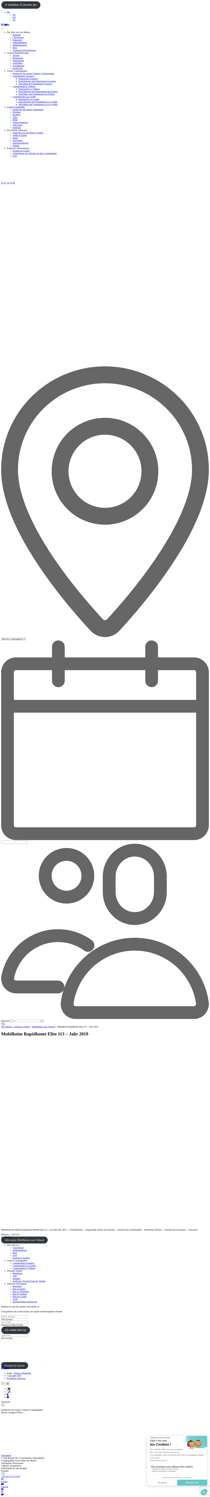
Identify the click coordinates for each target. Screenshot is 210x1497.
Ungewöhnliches (20, 122)
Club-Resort (18, 37)
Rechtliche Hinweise (16, 1378)
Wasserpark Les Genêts (28, 99)
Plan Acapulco (19, 1289)
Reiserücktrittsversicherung (25, 1302)
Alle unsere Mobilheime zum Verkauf (24, 1240)
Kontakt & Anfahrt (21, 151)
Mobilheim (17, 1273)
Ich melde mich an (15, 1330)
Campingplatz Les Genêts (24, 96)
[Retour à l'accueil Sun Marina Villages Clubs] (22, 180)
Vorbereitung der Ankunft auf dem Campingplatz (35, 153)
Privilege (17, 112)
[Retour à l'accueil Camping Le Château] (22, 365)
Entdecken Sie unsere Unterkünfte (28, 109)
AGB (15, 1299)
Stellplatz (17, 127)
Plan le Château (20, 1294)
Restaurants (18, 58)
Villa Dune (17, 125)
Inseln (15, 138)
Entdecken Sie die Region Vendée (28, 133)
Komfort (16, 115)
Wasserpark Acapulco (28, 78)
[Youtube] (6, 25)
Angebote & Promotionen (24, 50)
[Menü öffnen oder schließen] (2, 28)
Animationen (18, 66)
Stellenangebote (20, 45)
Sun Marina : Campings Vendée (15, 1027)
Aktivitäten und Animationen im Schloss (36, 94)
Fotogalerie (6, 1455)
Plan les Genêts (19, 1296)
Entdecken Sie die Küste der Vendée (29, 1281)
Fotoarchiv (17, 40)
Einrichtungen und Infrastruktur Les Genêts (37, 102)
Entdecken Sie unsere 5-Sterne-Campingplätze (33, 73)
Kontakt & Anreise (14, 1365)
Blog (15, 48)
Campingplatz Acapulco (23, 76)
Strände (16, 145)
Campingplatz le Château (24, 86)
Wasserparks (18, 60)
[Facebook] (2, 25)
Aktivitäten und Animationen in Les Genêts (37, 104)
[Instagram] (4, 25)
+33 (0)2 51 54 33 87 (10, 1476)
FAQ (15, 156)
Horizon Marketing (22, 1373)
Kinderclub (18, 68)
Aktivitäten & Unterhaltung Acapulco (35, 84)
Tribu (15, 117)
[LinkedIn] (8, 25)
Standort (16, 1278)
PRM (15, 120)
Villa (15, 1276)
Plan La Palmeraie (21, 1291)
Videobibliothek (20, 42)
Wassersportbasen (21, 143)
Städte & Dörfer (20, 135)
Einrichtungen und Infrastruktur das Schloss (38, 91)
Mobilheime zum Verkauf (43, 1027)
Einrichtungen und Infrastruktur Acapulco (37, 81)
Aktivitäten (18, 63)
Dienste (16, 55)
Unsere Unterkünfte (16, 107)
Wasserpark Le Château (29, 89)
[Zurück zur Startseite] (23, 1360)
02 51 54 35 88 (8, 183)
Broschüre (17, 1286)
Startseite (17, 35)
